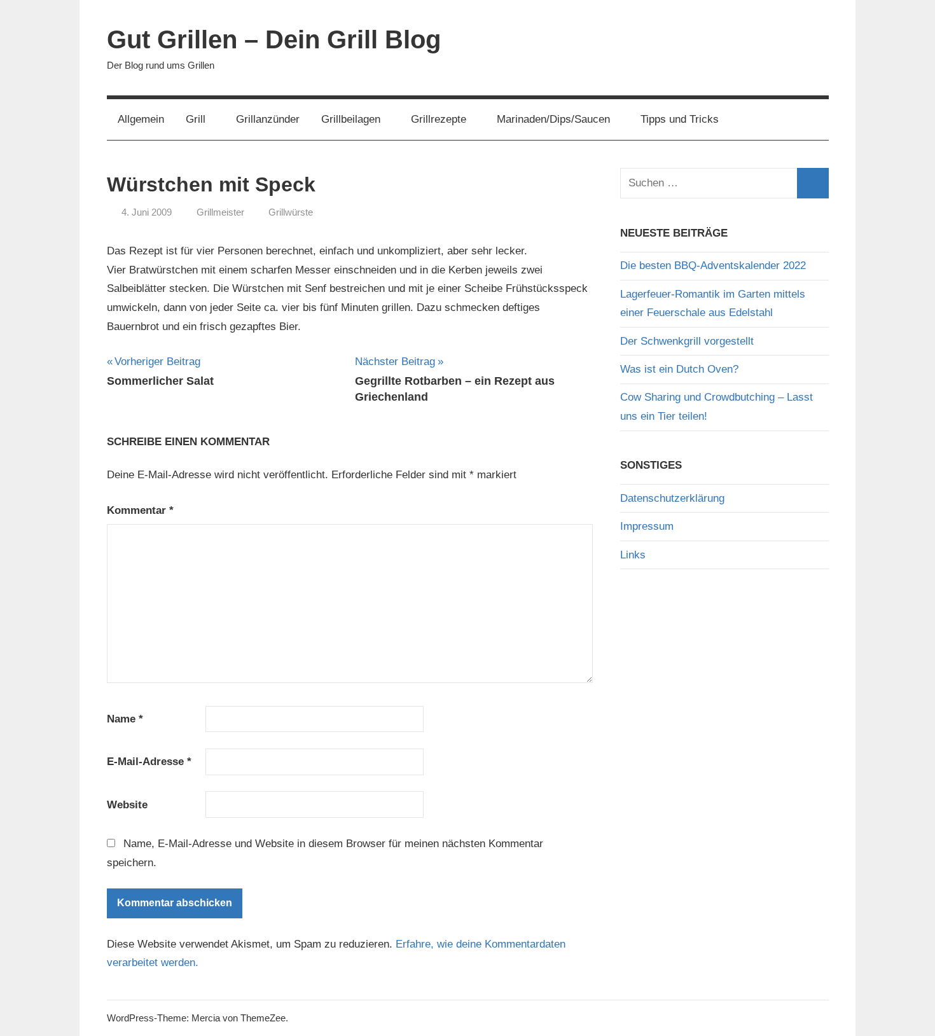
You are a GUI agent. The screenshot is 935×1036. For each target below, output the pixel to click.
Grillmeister (220, 212)
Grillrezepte (438, 119)
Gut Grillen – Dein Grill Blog (274, 39)
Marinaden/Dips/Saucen (553, 119)
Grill (195, 119)
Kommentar (140, 510)
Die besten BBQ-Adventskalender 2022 (713, 265)
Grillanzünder (268, 119)
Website (127, 805)
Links (633, 555)
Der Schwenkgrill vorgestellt (687, 341)
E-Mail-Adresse (149, 762)
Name (125, 719)
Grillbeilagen (350, 119)
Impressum (647, 526)
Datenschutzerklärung (672, 498)
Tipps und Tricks (680, 119)
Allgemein (141, 119)
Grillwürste (290, 212)
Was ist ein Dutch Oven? (679, 369)
